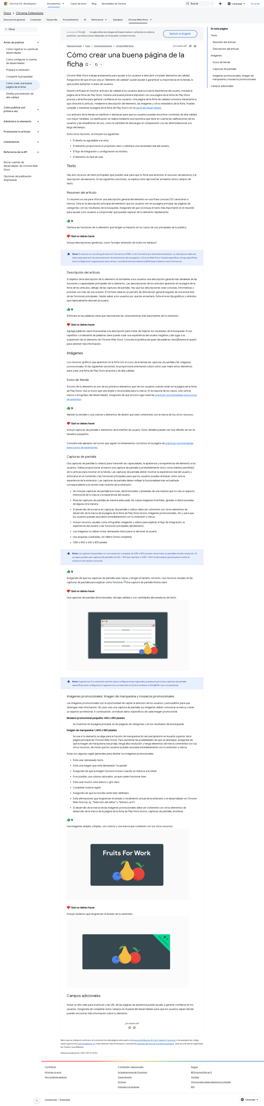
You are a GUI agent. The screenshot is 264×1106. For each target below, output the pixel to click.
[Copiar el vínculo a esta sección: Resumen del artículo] (99, 193)
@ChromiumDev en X (201, 1072)
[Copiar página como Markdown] (96, 64)
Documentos (54, 3)
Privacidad (65, 1099)
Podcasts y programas (128, 1087)
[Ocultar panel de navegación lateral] (37, 1100)
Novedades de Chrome (114, 3)
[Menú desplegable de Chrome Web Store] (151, 19)
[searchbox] (20, 29)
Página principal (74, 46)
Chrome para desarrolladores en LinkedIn (211, 1082)
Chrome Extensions (29, 13)
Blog (94, 3)
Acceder (255, 3)
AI (85, 19)
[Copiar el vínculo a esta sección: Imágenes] (86, 353)
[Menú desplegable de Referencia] (106, 19)
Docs (7, 13)
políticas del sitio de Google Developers (155, 1043)
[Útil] (190, 46)
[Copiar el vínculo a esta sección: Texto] (79, 166)
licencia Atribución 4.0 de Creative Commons (154, 1040)
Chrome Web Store (138, 19)
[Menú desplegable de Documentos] (64, 3)
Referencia (97, 19)
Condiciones (51, 1099)
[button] (18, 42)
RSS (193, 1087)
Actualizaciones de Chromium (132, 1072)
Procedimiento (70, 19)
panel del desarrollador (148, 107)
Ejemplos (118, 19)
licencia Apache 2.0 (86, 1043)
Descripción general (14, 19)
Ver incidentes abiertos (56, 1077)
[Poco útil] (195, 46)
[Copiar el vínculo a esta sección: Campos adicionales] (104, 996)
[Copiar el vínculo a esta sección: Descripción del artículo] (103, 273)
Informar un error (53, 1072)
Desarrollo (52, 19)
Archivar (122, 1082)
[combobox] (200, 3)
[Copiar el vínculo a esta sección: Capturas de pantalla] (99, 457)
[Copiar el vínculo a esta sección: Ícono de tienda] (92, 380)
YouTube (195, 1077)
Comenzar (35, 19)
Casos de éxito (78, 3)
